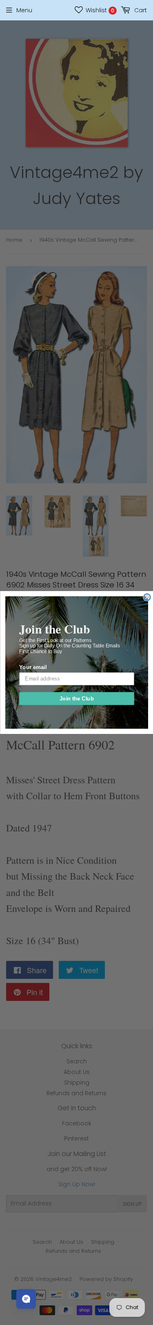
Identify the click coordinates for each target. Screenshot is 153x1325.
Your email (33, 667)
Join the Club (76, 698)
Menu (24, 10)
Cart (140, 10)
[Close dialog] (147, 597)
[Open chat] (26, 1299)
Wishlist (99, 10)
